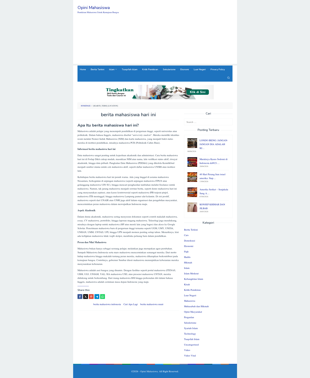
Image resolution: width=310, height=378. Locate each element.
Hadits (187, 257)
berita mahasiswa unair (151, 304)
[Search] (228, 78)
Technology (190, 333)
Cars (186, 235)
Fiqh (186, 251)
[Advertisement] (155, 41)
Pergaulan (189, 317)
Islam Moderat (191, 273)
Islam (187, 267)
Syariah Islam (191, 328)
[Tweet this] (85, 296)
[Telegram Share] (96, 296)
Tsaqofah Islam (191, 339)
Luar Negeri (190, 295)
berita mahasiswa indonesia (107, 304)
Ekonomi (188, 246)
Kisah (187, 284)
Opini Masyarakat (193, 311)
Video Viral (190, 355)
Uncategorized (191, 344)
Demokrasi (189, 240)
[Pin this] (91, 296)
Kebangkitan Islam (193, 278)
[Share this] (80, 296)
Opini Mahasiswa (94, 7)
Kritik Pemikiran (192, 289)
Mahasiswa (189, 300)
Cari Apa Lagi (131, 304)
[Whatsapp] (102, 296)
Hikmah (188, 262)
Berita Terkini (191, 229)
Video (187, 350)
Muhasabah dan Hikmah (196, 306)
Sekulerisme (190, 322)
